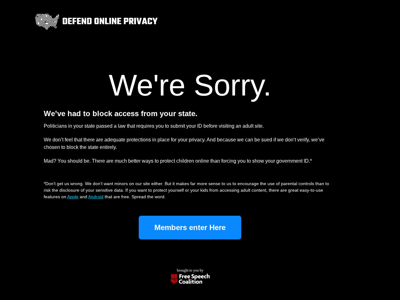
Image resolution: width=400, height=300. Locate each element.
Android (95, 196)
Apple (72, 196)
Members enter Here (190, 227)
